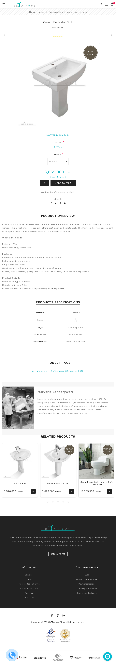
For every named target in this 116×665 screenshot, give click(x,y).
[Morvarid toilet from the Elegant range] (64, 461)
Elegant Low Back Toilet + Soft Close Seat (64, 483)
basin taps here (56, 288)
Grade (58, 154)
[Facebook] (52, 615)
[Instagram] (64, 615)
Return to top (58, 554)
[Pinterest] (58, 615)
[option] (26, 472)
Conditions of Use (29, 588)
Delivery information (87, 588)
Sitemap (29, 575)
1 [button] (48, 502)
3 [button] (58, 502)
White (59, 147)
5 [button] (67, 502)
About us (29, 593)
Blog (87, 575)
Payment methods (87, 584)
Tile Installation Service (28, 584)
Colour (58, 142)
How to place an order (87, 579)
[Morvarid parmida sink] (26, 461)
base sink (75, 371)
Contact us (29, 597)
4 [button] (63, 502)
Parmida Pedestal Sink (26, 483)
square (61, 371)
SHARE (58, 199)
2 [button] (53, 502)
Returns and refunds (87, 593)
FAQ (29, 579)
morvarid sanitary (41, 371)
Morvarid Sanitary (58, 135)
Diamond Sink (103, 483)
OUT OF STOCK (90, 53)
